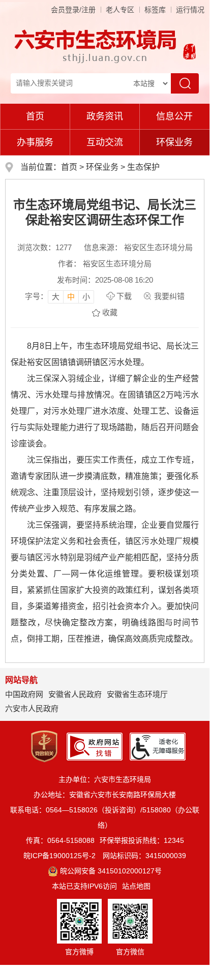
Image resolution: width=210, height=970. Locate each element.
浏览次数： (44, 247)
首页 (35, 116)
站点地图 (136, 886)
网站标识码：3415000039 (144, 856)
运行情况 (190, 10)
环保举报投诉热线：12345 (142, 840)
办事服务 (35, 142)
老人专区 (120, 10)
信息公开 (174, 116)
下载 (124, 296)
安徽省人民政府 (75, 694)
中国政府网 (24, 694)
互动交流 (104, 142)
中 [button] (71, 296)
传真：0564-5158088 (60, 840)
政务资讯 (104, 116)
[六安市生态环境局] (96, 46)
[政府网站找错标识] (95, 746)
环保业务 (174, 142)
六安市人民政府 (31, 708)
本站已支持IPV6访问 (84, 886)
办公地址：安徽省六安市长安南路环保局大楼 (105, 795)
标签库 (155, 10)
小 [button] (86, 296)
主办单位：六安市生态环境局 (104, 779)
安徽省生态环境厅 (137, 694)
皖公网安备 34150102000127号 (111, 871)
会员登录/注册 (73, 10)
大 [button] (55, 296)
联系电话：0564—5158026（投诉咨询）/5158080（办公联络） (104, 817)
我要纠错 (169, 296)
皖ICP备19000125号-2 (59, 856)
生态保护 (143, 167)
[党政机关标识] (44, 746)
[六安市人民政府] (187, 53)
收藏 (109, 312)
